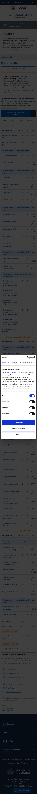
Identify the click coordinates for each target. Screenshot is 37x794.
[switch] (32, 401)
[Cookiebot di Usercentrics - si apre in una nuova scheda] (26, 357)
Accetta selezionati (18, 428)
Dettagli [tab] (14, 363)
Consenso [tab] (5, 363)
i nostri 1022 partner (13, 372)
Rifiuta (18, 435)
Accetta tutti (19, 422)
